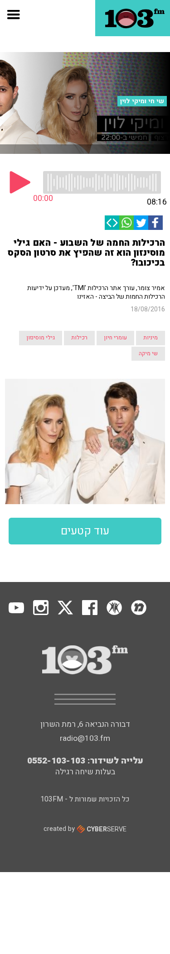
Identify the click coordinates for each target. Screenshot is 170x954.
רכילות (79, 338)
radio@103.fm (85, 738)
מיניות (150, 338)
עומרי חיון (115, 338)
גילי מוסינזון (40, 338)
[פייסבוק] (155, 222)
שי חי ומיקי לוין (142, 101)
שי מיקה (148, 353)
